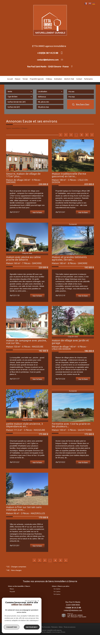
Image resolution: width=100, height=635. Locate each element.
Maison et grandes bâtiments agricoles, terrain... (69, 258)
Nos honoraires (46, 627)
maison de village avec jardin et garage (70, 341)
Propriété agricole (37, 79)
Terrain (25, 79)
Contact (79, 79)
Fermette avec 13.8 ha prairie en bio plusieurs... (71, 425)
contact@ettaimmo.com (73, 610)
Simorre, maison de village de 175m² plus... (23, 175)
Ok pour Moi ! (32, 627)
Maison (17, 79)
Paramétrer (11, 627)
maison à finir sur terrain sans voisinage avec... (24, 508)
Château (49, 79)
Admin (61, 627)
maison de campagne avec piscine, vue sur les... (26, 341)
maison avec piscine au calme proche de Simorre (23, 258)
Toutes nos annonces (69, 627)
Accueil (10, 79)
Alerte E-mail (69, 79)
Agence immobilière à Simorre (16, 128)
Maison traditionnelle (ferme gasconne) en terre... (69, 175)
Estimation (58, 79)
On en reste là (30, 601)
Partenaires (88, 79)
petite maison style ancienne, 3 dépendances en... (24, 425)
